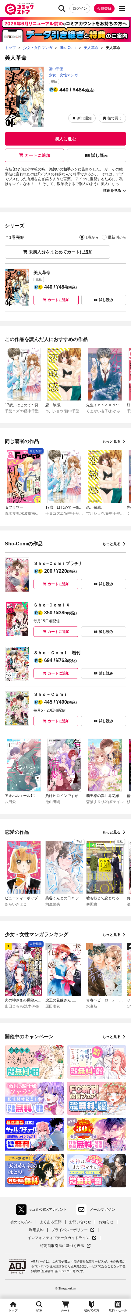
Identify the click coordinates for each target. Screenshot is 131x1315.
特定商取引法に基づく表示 (65, 1246)
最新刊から (117, 237)
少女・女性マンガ (63, 75)
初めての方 (91, 1310)
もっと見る (111, 441)
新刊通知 (84, 118)
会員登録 (104, 8)
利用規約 (36, 1230)
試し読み (99, 155)
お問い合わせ (80, 1222)
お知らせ (106, 1222)
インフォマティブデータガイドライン (58, 1238)
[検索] (62, 8)
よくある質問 (51, 1222)
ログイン (80, 8)
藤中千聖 (56, 69)
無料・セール (118, 1310)
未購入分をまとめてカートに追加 (61, 251)
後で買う (115, 118)
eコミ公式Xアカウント (43, 1210)
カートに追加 (37, 155)
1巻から (92, 237)
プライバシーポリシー (72, 1230)
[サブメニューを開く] (122, 8)
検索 (39, 1310)
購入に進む (65, 138)
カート (65, 1310)
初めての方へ (21, 1222)
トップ (13, 1310)
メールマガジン (102, 1209)
